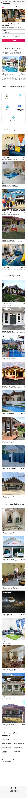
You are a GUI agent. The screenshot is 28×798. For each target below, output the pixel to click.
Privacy (11, 791)
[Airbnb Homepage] (3, 7)
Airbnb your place (20, 7)
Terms (15, 791)
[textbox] (7, 36)
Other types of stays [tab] (6, 735)
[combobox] (13, 32)
